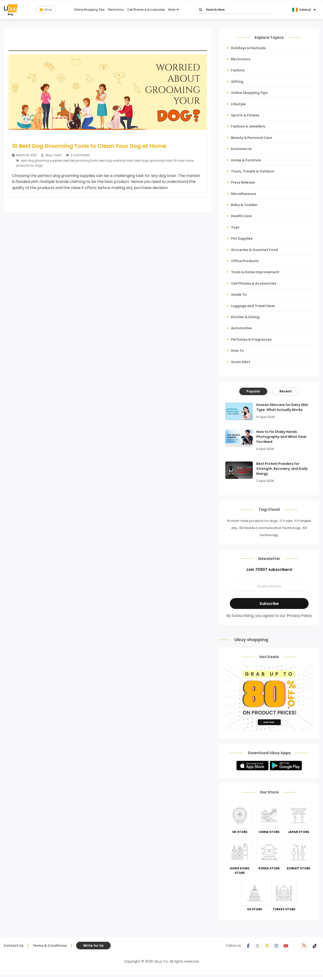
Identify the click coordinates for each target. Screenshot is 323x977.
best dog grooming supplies (41, 160)
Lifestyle (238, 104)
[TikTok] (314, 945)
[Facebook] (248, 945)
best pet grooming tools (80, 160)
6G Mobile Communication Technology (270, 528)
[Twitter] (257, 945)
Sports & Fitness (245, 115)
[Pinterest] (267, 945)
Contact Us (13, 945)
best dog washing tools (116, 160)
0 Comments (80, 155)
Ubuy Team (53, 155)
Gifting (237, 81)
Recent (285, 391)
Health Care (241, 216)
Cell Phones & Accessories (146, 10)
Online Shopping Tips (89, 10)
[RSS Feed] (304, 945)
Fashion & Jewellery (248, 126)
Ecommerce (241, 148)
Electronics (116, 10)
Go (201, 9)
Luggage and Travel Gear (253, 306)
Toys (235, 227)
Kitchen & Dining (245, 317)
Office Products (245, 261)
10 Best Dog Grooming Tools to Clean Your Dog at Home (89, 146)
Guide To (239, 294)
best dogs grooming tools (153, 160)
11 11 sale (285, 521)
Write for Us (93, 945)
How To (237, 350)
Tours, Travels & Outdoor (253, 171)
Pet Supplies (242, 238)
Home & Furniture (246, 160)
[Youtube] (286, 945)
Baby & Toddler (244, 204)
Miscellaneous (243, 193)
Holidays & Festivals (248, 48)
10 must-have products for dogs (252, 521)
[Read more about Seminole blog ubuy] (11, 10)
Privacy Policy (299, 615)
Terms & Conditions (50, 945)
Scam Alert (240, 362)
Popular (253, 391)
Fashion (238, 70)
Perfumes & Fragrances (251, 339)
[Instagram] (276, 945)
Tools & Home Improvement (255, 272)
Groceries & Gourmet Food (254, 249)
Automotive (241, 328)
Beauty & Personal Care (251, 137)
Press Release (243, 182)
